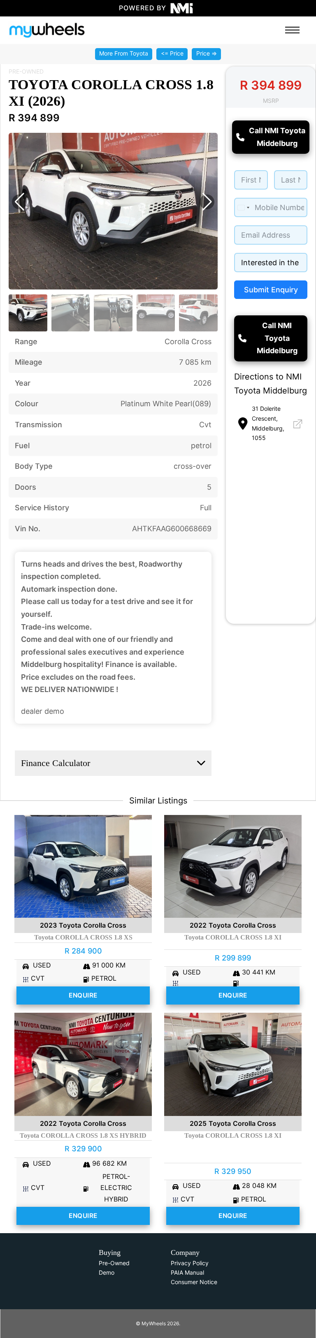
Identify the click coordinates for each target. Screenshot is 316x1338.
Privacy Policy (190, 1262)
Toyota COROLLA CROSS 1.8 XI (232, 937)
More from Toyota (123, 53)
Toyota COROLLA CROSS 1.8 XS (83, 937)
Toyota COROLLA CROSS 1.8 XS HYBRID (83, 1135)
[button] (19, 201)
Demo (106, 1272)
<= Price (172, 53)
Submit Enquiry (271, 289)
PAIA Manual (187, 1272)
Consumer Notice (194, 1281)
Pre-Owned (114, 1262)
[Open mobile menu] (292, 30)
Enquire (83, 995)
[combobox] (243, 207)
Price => (206, 53)
